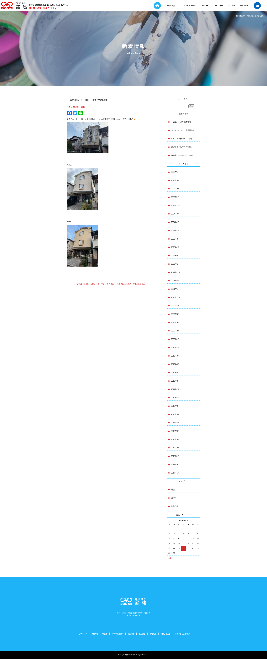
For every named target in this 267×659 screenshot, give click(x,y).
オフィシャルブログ (182, 634)
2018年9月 (175, 406)
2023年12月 (176, 231)
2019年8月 (175, 364)
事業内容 (171, 5)
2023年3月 (175, 239)
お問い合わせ (258, 5)
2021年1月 (175, 289)
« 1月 (169, 558)
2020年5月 (175, 314)
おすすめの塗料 (188, 5)
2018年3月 (175, 439)
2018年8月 (175, 414)
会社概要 (232, 5)
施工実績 (221, 5)
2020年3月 (175, 322)
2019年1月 (175, 398)
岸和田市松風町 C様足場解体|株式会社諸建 (250, 16)
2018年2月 (175, 448)
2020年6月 (175, 306)
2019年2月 (175, 389)
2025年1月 (175, 197)
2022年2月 (175, 256)
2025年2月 (175, 189)
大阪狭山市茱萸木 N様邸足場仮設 (132, 284)
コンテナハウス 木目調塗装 (183, 130)
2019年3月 (175, 381)
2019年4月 (175, 373)
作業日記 (174, 506)
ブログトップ (183, 98)
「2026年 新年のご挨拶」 (182, 122)
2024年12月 (176, 205)
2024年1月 (175, 222)
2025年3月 (175, 180)
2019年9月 (175, 356)
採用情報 (244, 5)
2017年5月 (175, 473)
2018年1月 (175, 456)
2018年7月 (175, 423)
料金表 (206, 5)
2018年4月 (175, 431)
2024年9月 (175, 214)
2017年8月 (175, 464)
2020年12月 (176, 297)
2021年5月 (175, 281)
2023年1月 (175, 247)
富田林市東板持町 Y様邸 (182, 139)
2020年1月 (175, 339)
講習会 (173, 498)
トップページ (155, 5)
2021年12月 (176, 272)
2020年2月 (175, 331)
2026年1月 (175, 172)
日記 (173, 490)
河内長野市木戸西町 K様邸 (182, 155)
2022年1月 (175, 264)
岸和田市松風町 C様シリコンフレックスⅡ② (94, 284)
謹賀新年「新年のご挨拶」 (182, 147)
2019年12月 (176, 347)
